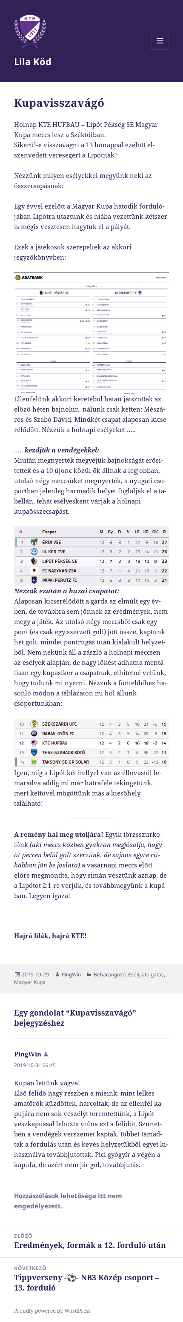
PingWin (71, 974)
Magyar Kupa (30, 982)
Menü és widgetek (160, 49)
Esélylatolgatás (146, 974)
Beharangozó (110, 974)
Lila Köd (32, 61)
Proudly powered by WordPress (52, 1310)
